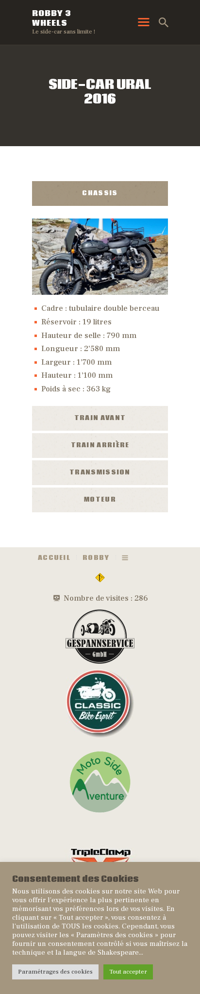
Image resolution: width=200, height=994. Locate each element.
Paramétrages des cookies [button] (55, 972)
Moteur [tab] (100, 500)
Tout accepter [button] (128, 972)
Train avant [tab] (100, 418)
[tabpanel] (100, 305)
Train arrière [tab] (100, 445)
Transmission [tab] (100, 473)
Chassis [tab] (99, 193)
